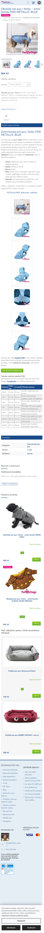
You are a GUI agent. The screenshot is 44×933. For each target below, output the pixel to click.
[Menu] (39, 3)
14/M (22, 617)
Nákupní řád (7, 811)
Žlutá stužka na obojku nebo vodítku (33, 798)
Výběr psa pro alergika (33, 791)
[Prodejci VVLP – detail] (7, 869)
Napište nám (7, 818)
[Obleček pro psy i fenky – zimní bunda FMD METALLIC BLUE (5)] (22, 294)
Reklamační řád (8, 814)
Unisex (29, 453)
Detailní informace (7, 109)
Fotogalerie (7, 821)
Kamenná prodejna (10, 780)
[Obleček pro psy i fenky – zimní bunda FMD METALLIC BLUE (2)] (22, 227)
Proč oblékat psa (31, 787)
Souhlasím (31, 928)
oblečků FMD (20, 358)
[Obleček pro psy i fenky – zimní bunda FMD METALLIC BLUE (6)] (22, 317)
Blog (4, 790)
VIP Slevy (6, 786)
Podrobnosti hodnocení (31, 17)
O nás (5, 783)
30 (22, 553)
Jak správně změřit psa (12, 370)
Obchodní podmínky (10, 773)
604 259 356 (11, 849)
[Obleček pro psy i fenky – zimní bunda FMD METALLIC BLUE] (22, 204)
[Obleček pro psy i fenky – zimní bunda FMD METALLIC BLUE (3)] (22, 249)
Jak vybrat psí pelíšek (32, 794)
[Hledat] (28, 3)
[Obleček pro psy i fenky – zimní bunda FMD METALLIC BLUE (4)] (22, 272)
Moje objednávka (9, 776)
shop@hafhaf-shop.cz (13, 844)
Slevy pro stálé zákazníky (30, 773)
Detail (36, 559)
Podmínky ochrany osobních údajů (15, 915)
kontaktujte (11, 381)
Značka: (11, 20)
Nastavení (21, 921)
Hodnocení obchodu (10, 770)
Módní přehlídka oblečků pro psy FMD (32, 779)
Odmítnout (11, 928)
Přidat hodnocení (9, 484)
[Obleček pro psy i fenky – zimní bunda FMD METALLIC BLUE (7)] (22, 339)
